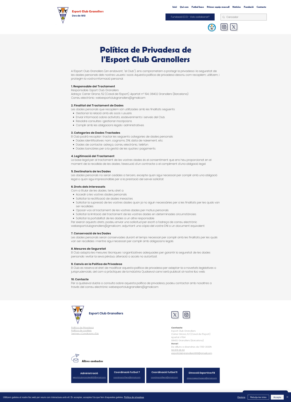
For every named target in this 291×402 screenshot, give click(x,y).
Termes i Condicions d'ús (85, 333)
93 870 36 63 (178, 350)
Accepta (277, 397)
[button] (218, 7)
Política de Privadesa (82, 327)
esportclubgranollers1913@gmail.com (191, 353)
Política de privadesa (134, 397)
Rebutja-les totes (258, 397)
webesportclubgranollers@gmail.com (96, 226)
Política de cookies (81, 330)
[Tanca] (287, 397)
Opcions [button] (241, 397)
